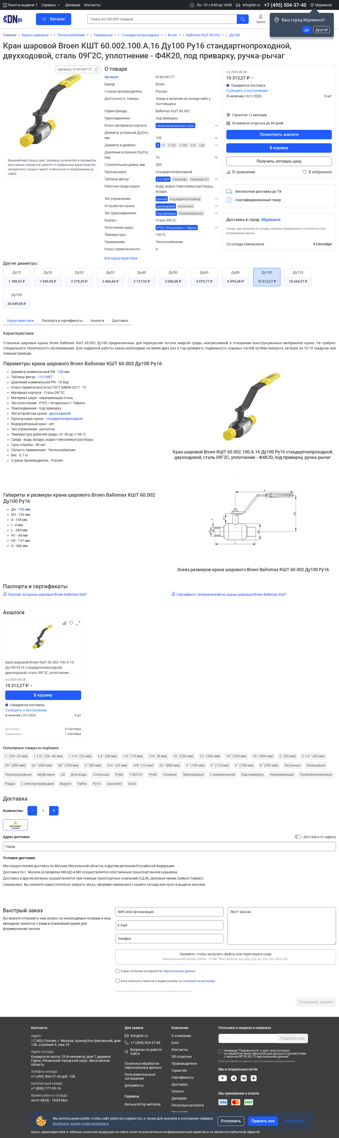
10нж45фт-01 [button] (199, 179)
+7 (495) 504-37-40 (285, 5)
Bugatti (65, 784)
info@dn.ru (251, 5)
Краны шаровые (35, 35)
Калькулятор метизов (143, 1104)
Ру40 (153, 774)
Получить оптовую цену (279, 161)
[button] (51, 5)
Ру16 (97, 784)
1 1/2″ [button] (172, 145)
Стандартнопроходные (140, 35)
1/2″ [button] (193, 145)
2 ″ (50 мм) (287, 756)
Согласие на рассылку (198, 981)
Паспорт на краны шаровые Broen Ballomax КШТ (47, 594)
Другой (321, 29)
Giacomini (114, 784)
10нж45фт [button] (179, 179)
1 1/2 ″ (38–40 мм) (48, 756)
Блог (175, 1043)
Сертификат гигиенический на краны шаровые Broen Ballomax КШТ (231, 594)
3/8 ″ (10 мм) (143, 765)
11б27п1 (136, 774)
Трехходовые (193, 774)
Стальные (101, 774)
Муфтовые (46, 774)
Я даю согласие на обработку (158, 971)
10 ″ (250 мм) (183, 756)
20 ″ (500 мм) (15, 765)
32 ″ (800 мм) (169, 765)
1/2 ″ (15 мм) (133, 756)
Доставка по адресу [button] (319, 837)
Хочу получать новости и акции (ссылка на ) (168, 981)
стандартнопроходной (64, 419)
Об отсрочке (181, 1057)
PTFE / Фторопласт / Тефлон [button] (177, 228)
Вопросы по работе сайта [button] (146, 1052)
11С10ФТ (45, 377)
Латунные (292, 765)
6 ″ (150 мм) (244, 765)
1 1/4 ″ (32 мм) (80, 756)
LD (63, 774)
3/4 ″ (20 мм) (117, 765)
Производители (184, 1063)
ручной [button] (162, 199)
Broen (172, 35)
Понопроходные (18, 774)
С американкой (222, 774)
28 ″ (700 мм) (68, 765)
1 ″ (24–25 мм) (16, 756)
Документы (134, 1085)
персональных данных (179, 971)
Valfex (82, 784)
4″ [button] (158, 145)
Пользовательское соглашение (140, 1076)
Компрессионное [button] (191, 213)
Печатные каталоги (187, 1105)
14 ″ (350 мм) (236, 756)
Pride (119, 774)
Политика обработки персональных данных (143, 1065)
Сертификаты (182, 1077)
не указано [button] (185, 206)
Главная (9, 35)
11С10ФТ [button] (163, 179)
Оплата (177, 1091)
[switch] (298, 837)
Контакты (92, 5)
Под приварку (252, 774)
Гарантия (179, 1070)
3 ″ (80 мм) (93, 765)
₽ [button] (248, 77)
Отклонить (231, 1121)
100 (61, 372)
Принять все (263, 1121)
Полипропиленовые (316, 774)
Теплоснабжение (71, 35)
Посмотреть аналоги (279, 134)
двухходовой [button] (166, 206)
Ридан (10, 784)
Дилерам (72, 5)
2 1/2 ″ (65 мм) (313, 756)
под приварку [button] (166, 213)
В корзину (279, 148)
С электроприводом (37, 784)
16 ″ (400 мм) (263, 756)
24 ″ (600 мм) (42, 765)
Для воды (79, 774)
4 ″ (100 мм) (195, 765)
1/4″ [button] (202, 145)
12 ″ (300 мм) (210, 756)
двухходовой (59, 413)
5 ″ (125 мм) (219, 765)
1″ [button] (163, 145)
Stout (132, 784)
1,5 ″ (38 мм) (107, 756)
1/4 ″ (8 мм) (158, 756)
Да (307, 29)
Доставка (179, 1084)
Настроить (295, 1121)
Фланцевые (315, 765)
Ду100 (234, 35)
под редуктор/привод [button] (185, 199)
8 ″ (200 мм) (269, 765)
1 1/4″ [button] (183, 145)
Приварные (103, 35)
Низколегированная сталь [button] (175, 126)
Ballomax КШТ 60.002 (203, 35)
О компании (181, 1036)
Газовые (170, 774)
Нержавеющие (282, 774)
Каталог (57, 19)
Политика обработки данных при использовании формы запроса (153, 991)
